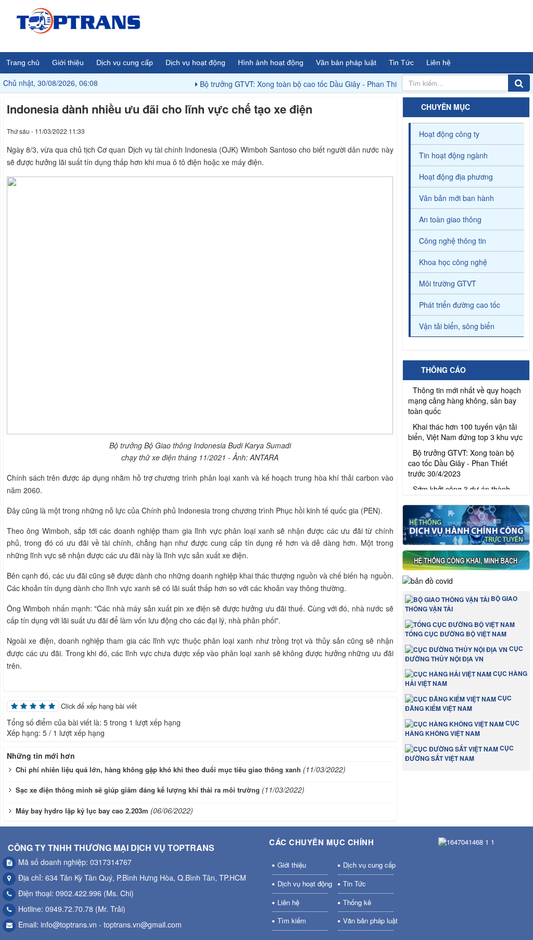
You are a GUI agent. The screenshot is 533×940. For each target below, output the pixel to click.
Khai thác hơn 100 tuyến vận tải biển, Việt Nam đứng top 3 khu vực (465, 423)
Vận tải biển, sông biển (456, 326)
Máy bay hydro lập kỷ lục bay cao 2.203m (82, 811)
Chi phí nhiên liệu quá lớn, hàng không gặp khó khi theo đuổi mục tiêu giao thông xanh (158, 769)
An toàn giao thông (450, 219)
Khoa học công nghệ (453, 262)
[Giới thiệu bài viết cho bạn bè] (347, 131)
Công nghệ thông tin (452, 240)
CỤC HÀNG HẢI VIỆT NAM (466, 678)
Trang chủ (23, 62)
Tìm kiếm (291, 920)
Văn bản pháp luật (346, 62)
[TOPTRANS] (78, 25)
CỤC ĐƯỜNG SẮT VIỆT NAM (459, 753)
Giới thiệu (68, 62)
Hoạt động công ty (449, 134)
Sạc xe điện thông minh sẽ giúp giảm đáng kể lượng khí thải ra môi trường (138, 790)
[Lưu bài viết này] (385, 131)
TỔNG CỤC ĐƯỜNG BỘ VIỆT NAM (455, 633)
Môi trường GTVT (447, 283)
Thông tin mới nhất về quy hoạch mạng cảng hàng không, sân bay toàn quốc (464, 392)
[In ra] (367, 131)
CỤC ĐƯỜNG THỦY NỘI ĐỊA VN (464, 653)
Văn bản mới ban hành (456, 198)
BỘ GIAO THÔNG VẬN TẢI (461, 603)
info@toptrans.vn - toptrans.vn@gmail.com (111, 924)
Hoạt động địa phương (456, 176)
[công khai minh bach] (466, 562)
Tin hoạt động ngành (453, 155)
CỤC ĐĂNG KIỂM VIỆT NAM (458, 703)
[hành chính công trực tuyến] (466, 526)
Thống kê (357, 902)
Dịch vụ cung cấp (124, 62)
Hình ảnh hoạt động (270, 62)
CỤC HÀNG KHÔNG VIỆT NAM (462, 728)
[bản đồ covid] (427, 582)
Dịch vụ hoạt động (195, 62)
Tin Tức (401, 62)
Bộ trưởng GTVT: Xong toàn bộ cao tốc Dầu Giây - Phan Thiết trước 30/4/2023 (312, 84)
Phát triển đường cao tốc (459, 304)
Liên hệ (438, 62)
